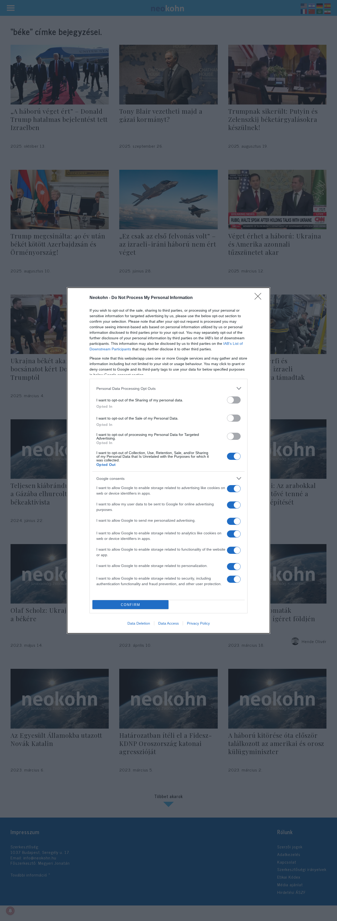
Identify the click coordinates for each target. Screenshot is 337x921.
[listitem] (168, 388)
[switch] (234, 400)
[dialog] (168, 460)
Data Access (168, 623)
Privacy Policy (198, 623)
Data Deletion (138, 623)
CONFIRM (130, 605)
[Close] (260, 298)
